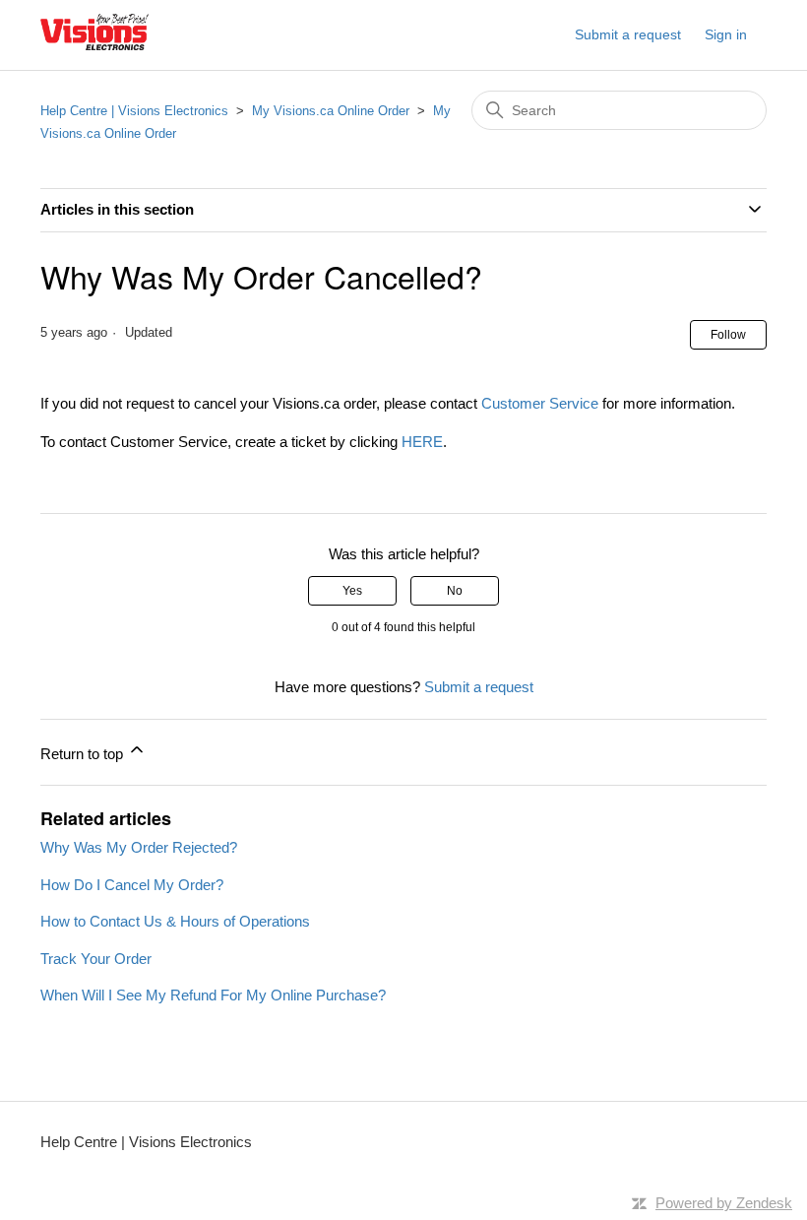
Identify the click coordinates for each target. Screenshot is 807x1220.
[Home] (94, 44)
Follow (728, 335)
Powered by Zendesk (723, 1202)
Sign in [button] (726, 34)
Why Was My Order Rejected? (138, 847)
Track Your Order (96, 958)
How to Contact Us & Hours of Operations (175, 921)
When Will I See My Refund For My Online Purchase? (213, 995)
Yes (352, 591)
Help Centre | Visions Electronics (134, 110)
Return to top (83, 753)
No (455, 591)
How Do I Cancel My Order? (131, 884)
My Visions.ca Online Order (330, 110)
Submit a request (628, 34)
